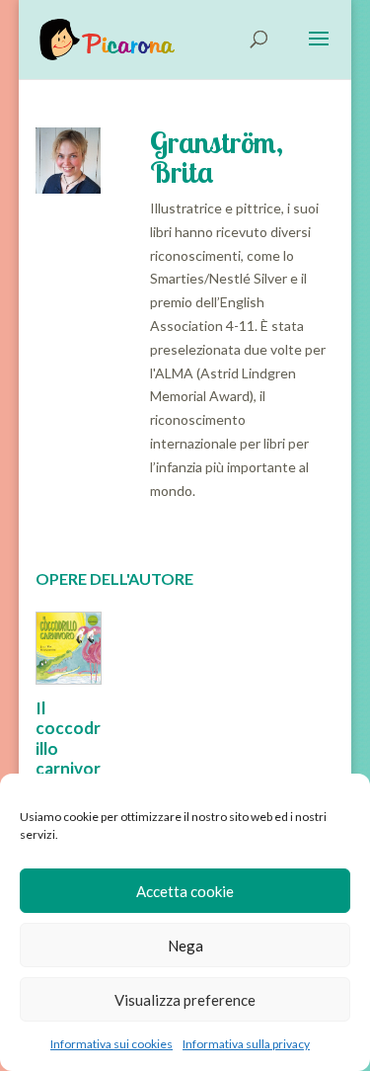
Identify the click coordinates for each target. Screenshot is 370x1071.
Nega (185, 945)
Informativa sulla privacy (246, 1043)
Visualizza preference (185, 1000)
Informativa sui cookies (111, 1043)
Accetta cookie (185, 891)
